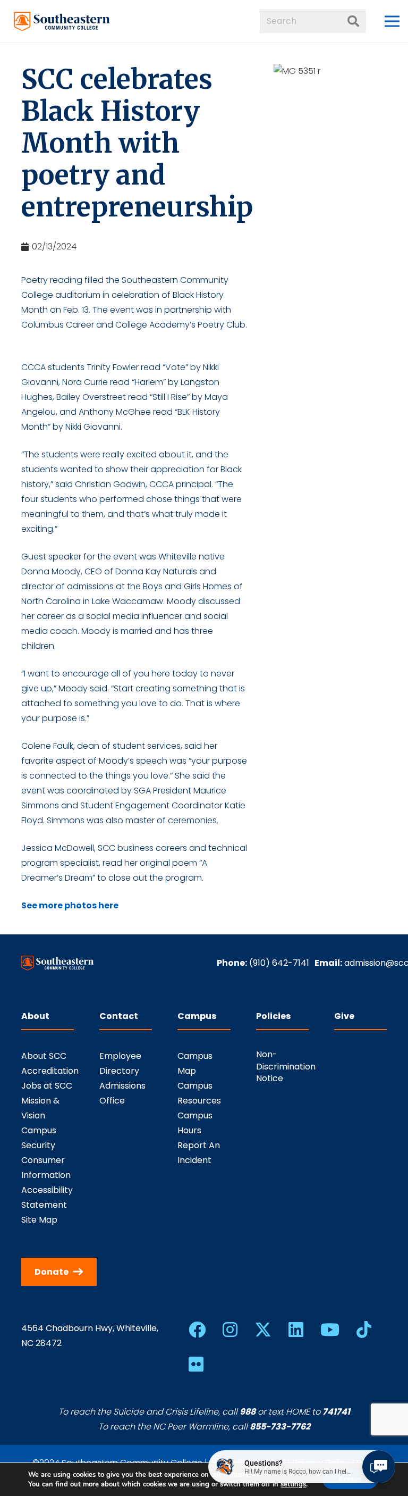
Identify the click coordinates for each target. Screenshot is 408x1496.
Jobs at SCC (46, 1086)
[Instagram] (230, 1329)
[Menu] (392, 21)
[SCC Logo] (62, 21)
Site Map (39, 1220)
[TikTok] (363, 1329)
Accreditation (50, 1071)
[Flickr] (196, 1364)
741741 (336, 1412)
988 (248, 1412)
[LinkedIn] (295, 1329)
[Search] (353, 21)
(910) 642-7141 (279, 963)
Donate (52, 1272)
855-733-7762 (280, 1426)
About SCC (43, 1056)
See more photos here (69, 905)
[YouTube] (329, 1329)
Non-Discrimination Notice (286, 1066)
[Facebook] (197, 1329)
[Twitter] (262, 1330)
